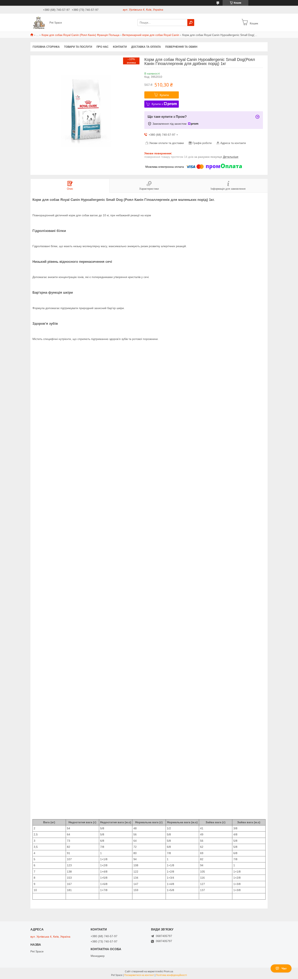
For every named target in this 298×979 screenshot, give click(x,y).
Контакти (120, 46)
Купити (164, 95)
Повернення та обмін (181, 46)
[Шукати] (190, 22)
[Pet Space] (38, 22)
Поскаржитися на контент (139, 975)
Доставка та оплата (146, 46)
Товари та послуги (78, 46)
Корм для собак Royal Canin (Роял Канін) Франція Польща (80, 35)
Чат (284, 968)
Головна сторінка (46, 46)
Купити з (157, 104)
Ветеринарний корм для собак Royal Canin (150, 35)
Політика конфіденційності (171, 975)
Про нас (102, 46)
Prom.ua (168, 971)
